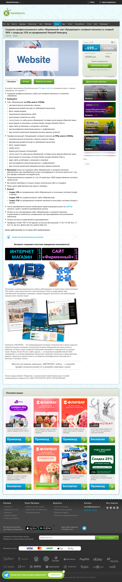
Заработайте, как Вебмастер (36, 509)
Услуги (71, 24)
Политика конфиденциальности (66, 515)
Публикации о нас (11, 509)
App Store (31, 528)
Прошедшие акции (33, 512)
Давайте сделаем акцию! (35, 507)
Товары (57, 24)
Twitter (114, 507)
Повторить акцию (99, 65)
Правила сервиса (10, 515)
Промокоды (104, 24)
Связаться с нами (90, 510)
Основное (11, 81)
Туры (64, 24)
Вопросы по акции (44, 81)
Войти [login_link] (92, 2)
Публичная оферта (61, 512)
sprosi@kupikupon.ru (92, 507)
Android (49, 88)
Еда (8, 24)
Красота (15, 24)
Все (4, 24)
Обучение (49, 24)
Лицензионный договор (63, 509)
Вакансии (7, 512)
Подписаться (55, 575)
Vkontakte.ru (110, 507)
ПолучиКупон (80, 24)
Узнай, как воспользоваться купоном (27, 237)
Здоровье (23, 24)
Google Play (45, 528)
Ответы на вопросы (11, 518)
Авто (41, 24)
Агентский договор (61, 507)
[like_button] (112, 42)
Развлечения (33, 24)
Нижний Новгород (12, 2)
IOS (40, 88)
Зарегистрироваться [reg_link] (109, 2)
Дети (96, 24)
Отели (90, 24)
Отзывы (26, 81)
